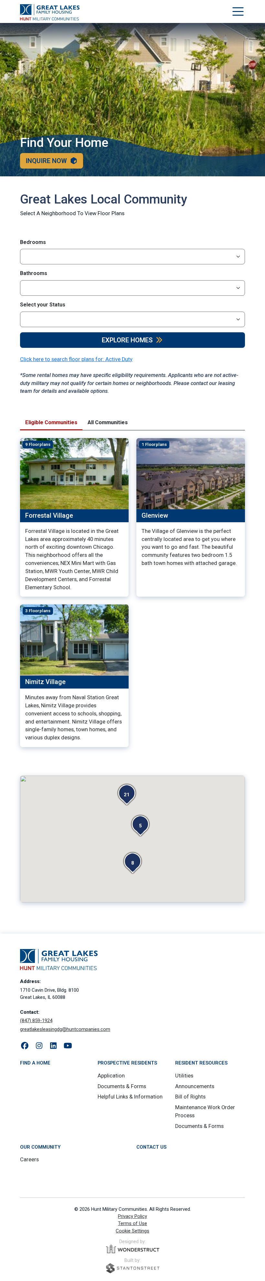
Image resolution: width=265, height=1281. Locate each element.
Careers (29, 1159)
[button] (127, 795)
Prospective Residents (127, 1063)
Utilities (184, 1076)
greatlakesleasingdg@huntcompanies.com (65, 1029)
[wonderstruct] (132, 1248)
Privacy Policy (132, 1216)
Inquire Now (46, 161)
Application (111, 1076)
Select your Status (42, 305)
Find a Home (35, 1063)
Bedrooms (33, 242)
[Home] (50, 12)
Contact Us (151, 1147)
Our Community (40, 1147)
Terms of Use (132, 1223)
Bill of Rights (190, 1097)
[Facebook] (24, 1046)
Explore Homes (127, 340)
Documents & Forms (122, 1086)
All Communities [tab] (108, 422)
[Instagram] (39, 1046)
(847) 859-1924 (36, 1020)
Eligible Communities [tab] (51, 422)
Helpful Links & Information (130, 1097)
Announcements (194, 1086)
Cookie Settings (132, 1231)
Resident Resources (201, 1063)
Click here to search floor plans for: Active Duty (76, 359)
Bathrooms (33, 273)
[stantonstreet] (132, 1268)
